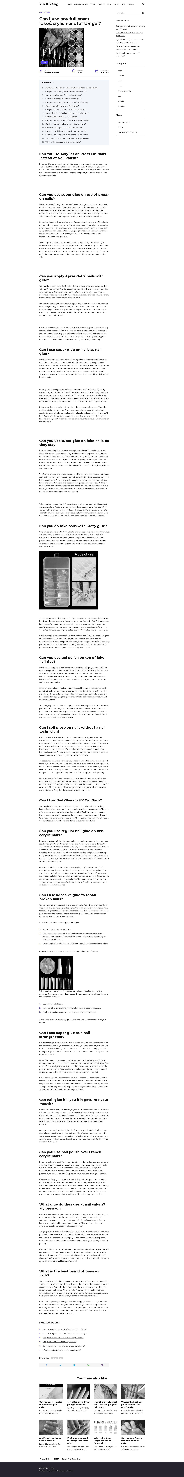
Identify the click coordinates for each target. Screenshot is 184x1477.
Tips (123, 4)
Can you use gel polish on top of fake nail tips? (65, 110)
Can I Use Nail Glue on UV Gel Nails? (61, 117)
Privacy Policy (123, 122)
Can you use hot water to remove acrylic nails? (50, 1404)
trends (121, 101)
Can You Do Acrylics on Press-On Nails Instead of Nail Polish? (71, 88)
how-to (121, 76)
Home (69, 4)
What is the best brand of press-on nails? (63, 142)
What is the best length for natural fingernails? (102, 1440)
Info (109, 4)
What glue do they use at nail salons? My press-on (67, 138)
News (116, 4)
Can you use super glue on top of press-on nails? (66, 91)
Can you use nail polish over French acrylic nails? (66, 135)
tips (119, 96)
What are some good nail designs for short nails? (77, 1440)
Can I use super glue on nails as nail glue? (63, 99)
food (44, 62)
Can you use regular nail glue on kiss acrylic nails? (67, 120)
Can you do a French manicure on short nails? (131, 1440)
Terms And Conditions (127, 132)
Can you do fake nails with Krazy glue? (62, 106)
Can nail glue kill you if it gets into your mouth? (65, 131)
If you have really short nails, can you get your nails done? (105, 1404)
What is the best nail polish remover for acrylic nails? (131, 1404)
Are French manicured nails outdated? (50, 1439)
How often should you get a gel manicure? (78, 1403)
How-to (101, 4)
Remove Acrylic (81, 4)
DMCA (120, 127)
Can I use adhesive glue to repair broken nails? (65, 124)
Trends (131, 4)
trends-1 (121, 106)
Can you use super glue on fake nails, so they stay (66, 102)
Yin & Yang (48, 4)
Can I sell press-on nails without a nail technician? (66, 113)
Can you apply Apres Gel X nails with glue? (63, 95)
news (120, 86)
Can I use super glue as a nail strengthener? (64, 128)
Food (92, 4)
